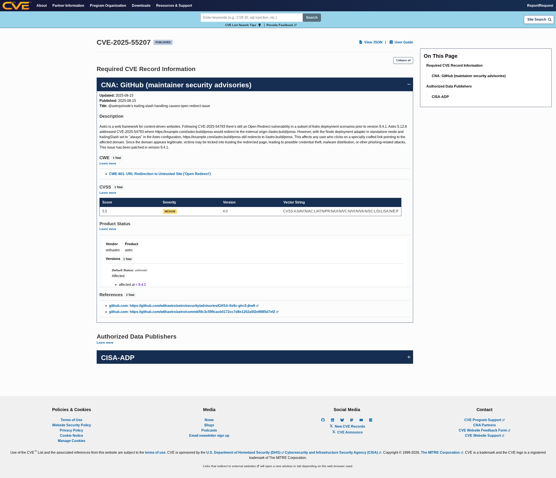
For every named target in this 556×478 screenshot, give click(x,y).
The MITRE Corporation (441, 452)
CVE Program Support (483, 420)
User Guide (403, 42)
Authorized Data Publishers (449, 86)
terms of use (155, 452)
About (41, 5)
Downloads (141, 5)
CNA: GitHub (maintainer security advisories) (469, 76)
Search (312, 17)
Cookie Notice (71, 435)
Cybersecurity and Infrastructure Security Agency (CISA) (331, 452)
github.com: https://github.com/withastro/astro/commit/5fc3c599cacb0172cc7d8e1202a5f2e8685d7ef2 (192, 312)
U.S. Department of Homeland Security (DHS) (243, 452)
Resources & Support (174, 5)
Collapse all (403, 60)
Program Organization (108, 5)
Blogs (209, 425)
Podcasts (209, 430)
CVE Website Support (483, 435)
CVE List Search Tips (240, 25)
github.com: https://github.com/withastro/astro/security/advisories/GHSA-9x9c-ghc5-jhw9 (182, 306)
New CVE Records (349, 426)
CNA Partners (484, 425)
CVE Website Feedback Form (483, 430)
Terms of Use (71, 420)
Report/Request (540, 5)
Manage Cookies (71, 441)
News (209, 420)
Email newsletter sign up (209, 435)
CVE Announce (349, 432)
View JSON (372, 42)
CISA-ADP (440, 97)
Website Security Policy (71, 425)
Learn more (107, 163)
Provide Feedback (280, 25)
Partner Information (68, 5)
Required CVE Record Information (454, 65)
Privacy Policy (71, 430)
